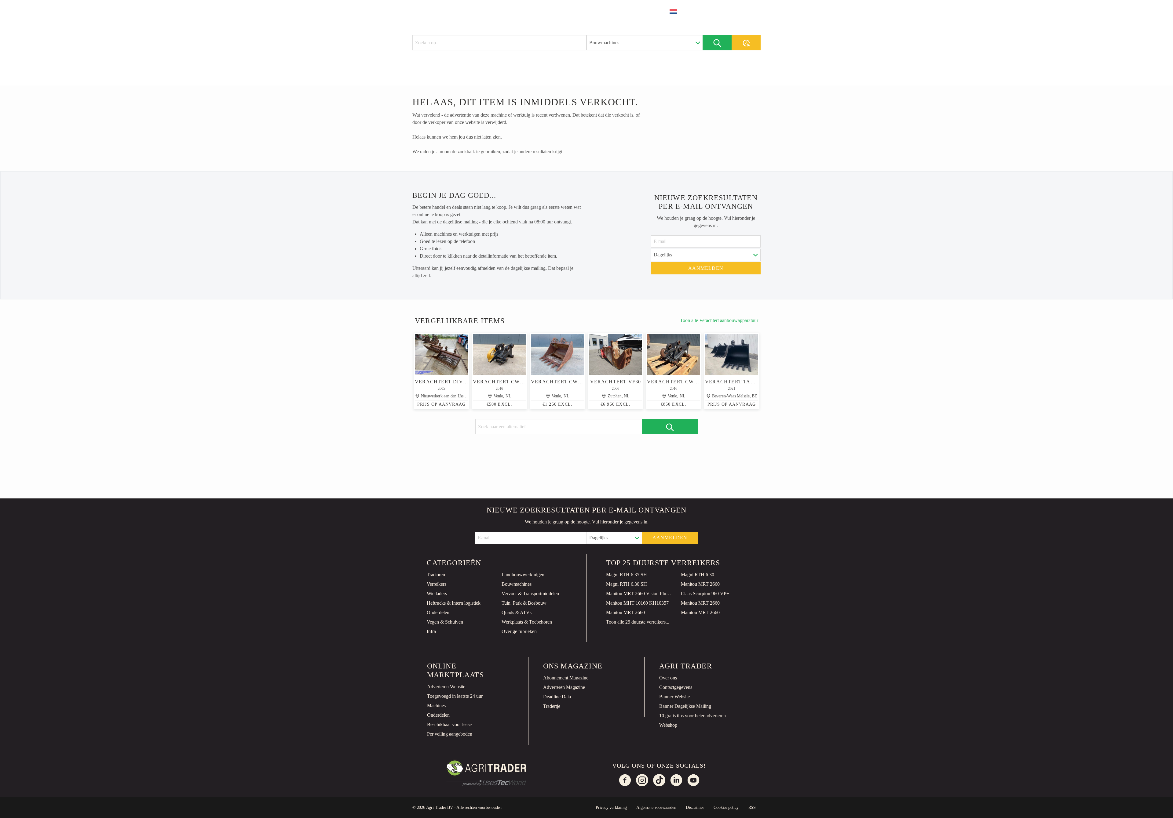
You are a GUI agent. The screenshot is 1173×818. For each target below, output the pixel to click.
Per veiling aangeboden (449, 734)
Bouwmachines (517, 584)
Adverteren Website (446, 686)
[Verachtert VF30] (615, 354)
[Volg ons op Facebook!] (625, 780)
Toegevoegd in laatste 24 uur (455, 696)
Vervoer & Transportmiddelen (530, 593)
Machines (436, 705)
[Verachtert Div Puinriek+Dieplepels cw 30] (441, 354)
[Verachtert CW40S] (557, 354)
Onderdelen (438, 612)
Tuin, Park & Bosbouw (524, 603)
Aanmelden (705, 268)
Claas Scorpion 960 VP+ (705, 593)
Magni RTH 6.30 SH (626, 584)
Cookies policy (726, 807)
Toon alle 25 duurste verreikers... (637, 621)
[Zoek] (717, 42)
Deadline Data (557, 696)
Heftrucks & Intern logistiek (454, 603)
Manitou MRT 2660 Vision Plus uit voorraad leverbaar (638, 593)
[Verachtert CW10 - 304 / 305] (673, 354)
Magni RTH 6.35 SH (626, 574)
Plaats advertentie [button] (726, 11)
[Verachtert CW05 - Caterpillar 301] (499, 354)
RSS (752, 807)
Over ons (668, 677)
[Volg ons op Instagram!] (642, 780)
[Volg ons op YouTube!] (693, 780)
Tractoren (436, 574)
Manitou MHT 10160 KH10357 (637, 603)
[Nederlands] (677, 11)
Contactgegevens (675, 687)
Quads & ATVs (517, 612)
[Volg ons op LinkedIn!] (676, 780)
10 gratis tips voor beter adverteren (692, 715)
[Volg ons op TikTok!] (659, 780)
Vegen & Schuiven (445, 621)
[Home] (478, 11)
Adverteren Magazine (564, 687)
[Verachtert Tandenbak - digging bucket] (731, 354)
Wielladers (437, 593)
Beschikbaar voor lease (449, 724)
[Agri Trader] (441, 11)
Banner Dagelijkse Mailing (685, 706)
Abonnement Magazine (565, 677)
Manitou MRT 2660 (700, 584)
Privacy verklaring (611, 807)
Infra (431, 631)
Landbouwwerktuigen (523, 574)
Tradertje (551, 706)
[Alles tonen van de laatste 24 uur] (746, 42)
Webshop (668, 725)
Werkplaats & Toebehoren (527, 621)
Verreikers (436, 584)
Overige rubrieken (519, 631)
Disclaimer (695, 807)
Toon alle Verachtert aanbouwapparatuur (719, 320)
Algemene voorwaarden (656, 807)
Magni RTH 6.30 (697, 574)
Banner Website (674, 696)
